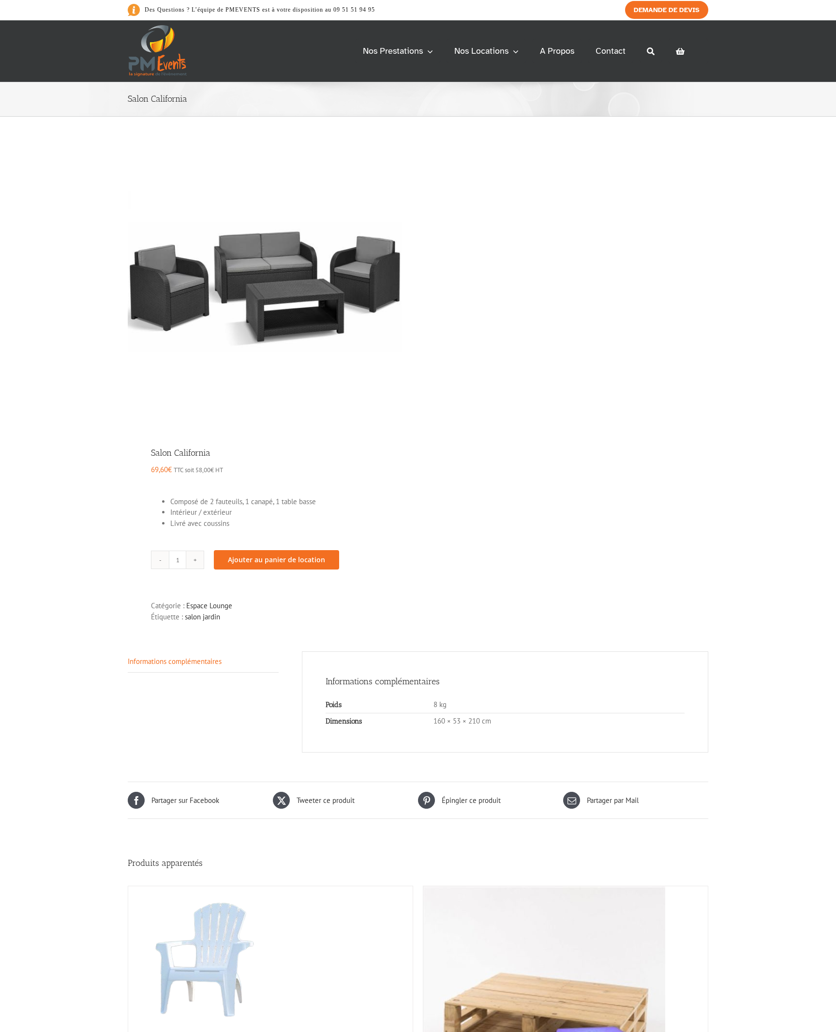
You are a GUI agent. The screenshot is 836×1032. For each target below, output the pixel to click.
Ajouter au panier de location (276, 559)
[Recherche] (650, 51)
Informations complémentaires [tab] (175, 661)
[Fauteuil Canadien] (204, 891)
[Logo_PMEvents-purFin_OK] (159, 28)
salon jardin (202, 616)
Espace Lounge (209, 605)
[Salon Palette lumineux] (544, 891)
